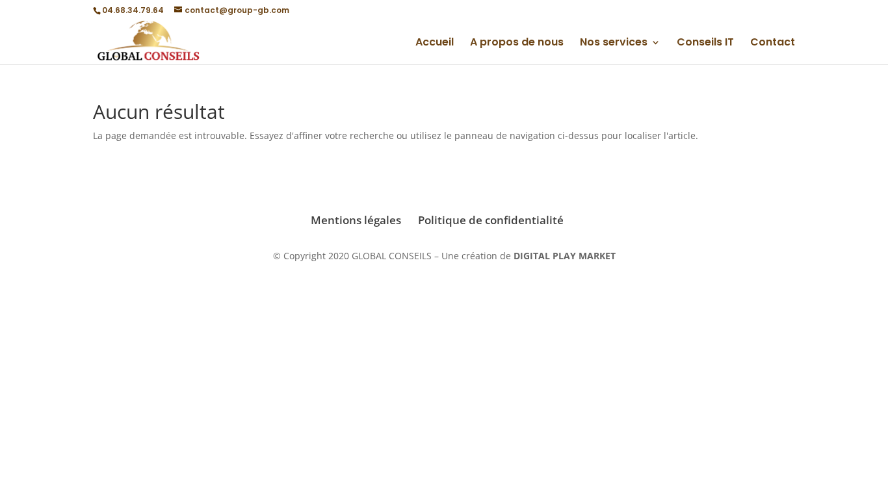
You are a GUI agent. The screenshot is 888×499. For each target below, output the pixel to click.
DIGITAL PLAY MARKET (565, 256)
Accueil (434, 43)
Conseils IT (705, 43)
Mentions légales (356, 219)
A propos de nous (517, 43)
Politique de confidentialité (491, 219)
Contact (772, 43)
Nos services (613, 43)
